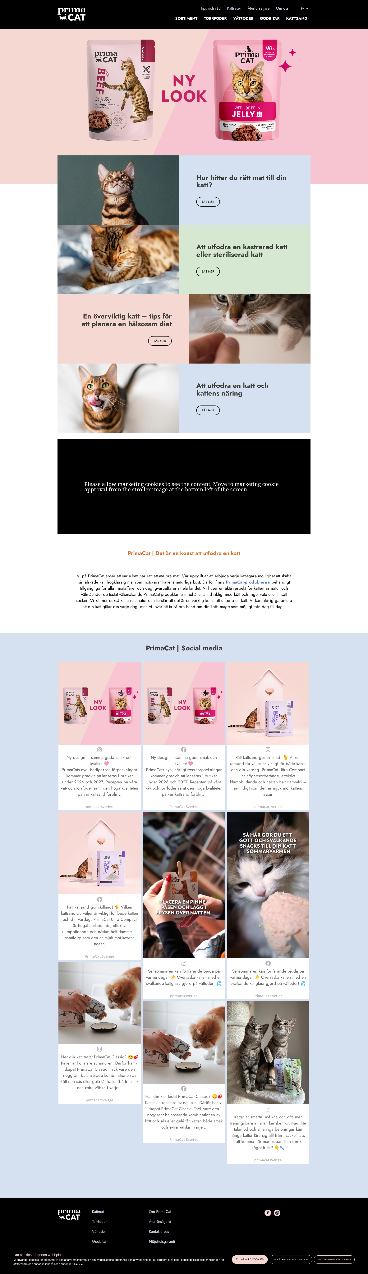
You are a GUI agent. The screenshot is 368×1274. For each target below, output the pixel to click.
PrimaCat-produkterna (248, 582)
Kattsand (296, 18)
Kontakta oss (159, 1232)
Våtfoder (243, 18)
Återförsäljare (258, 8)
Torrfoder (215, 18)
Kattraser (234, 8)
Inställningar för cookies (334, 1259)
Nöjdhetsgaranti (162, 1242)
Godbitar (270, 18)
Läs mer (79, 1264)
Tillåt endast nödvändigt (291, 1259)
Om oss (282, 8)
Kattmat (98, 1212)
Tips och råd (210, 8)
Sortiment (186, 18)
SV (302, 8)
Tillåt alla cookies (250, 1259)
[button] (99, 736)
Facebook (267, 1213)
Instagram (277, 1213)
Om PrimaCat (160, 1212)
